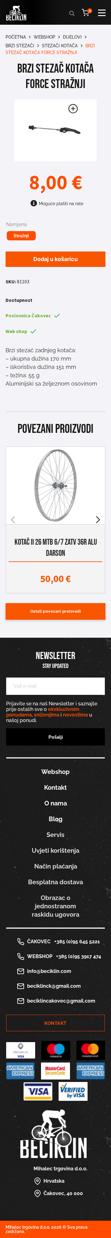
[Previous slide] (13, 519)
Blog (56, 819)
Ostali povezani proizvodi (55, 611)
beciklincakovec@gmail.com (61, 1001)
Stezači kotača (60, 45)
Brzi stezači (20, 45)
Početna (16, 37)
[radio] (21, 235)
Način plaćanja (55, 866)
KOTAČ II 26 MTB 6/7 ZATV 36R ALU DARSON (55, 548)
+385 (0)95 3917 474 (77, 956)
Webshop (44, 37)
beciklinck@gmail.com (54, 986)
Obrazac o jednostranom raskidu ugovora (55, 906)
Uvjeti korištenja (55, 850)
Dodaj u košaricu (55, 259)
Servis (55, 835)
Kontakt (55, 787)
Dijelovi (72, 37)
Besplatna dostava (55, 882)
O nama (55, 803)
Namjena (16, 224)
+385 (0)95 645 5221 (76, 941)
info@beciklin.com (49, 971)
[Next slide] (98, 519)
